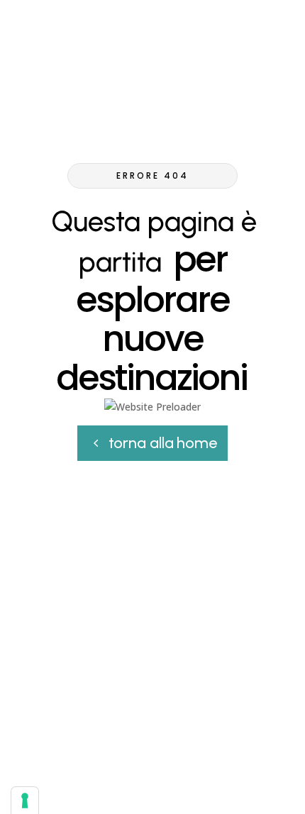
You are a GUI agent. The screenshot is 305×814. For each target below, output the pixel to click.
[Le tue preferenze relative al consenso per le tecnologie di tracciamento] (24, 800)
